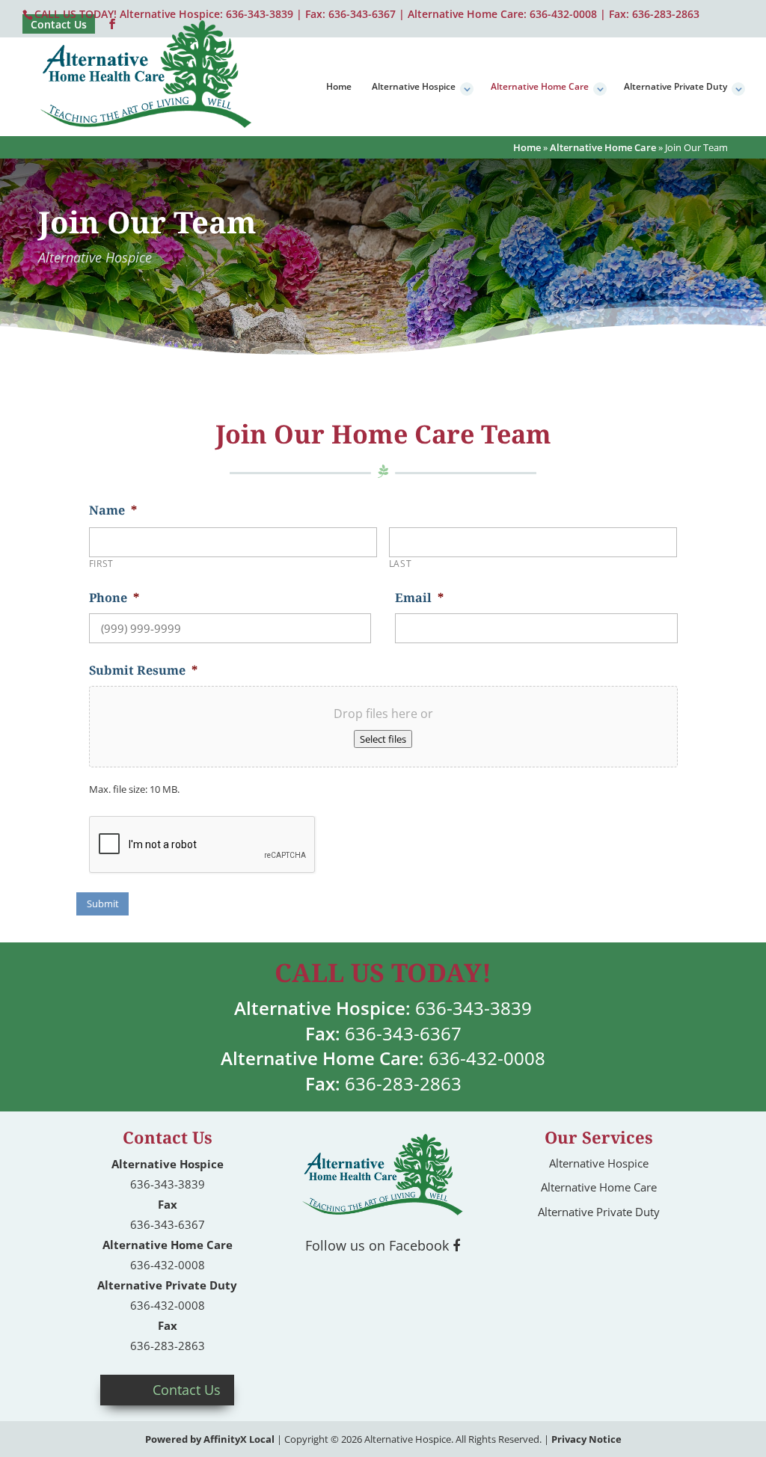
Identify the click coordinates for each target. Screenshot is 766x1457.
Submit (103, 903)
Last (400, 563)
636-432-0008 (563, 14)
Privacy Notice (586, 1439)
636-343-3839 (473, 1008)
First (101, 563)
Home (339, 87)
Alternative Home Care (540, 87)
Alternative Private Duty (675, 87)
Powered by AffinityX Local (210, 1439)
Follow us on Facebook (379, 1245)
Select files (383, 739)
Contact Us (187, 1390)
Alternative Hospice (414, 87)
